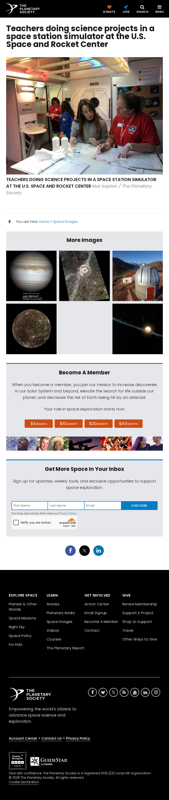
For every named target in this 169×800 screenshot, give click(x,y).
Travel (127, 630)
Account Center (23, 738)
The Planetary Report (65, 648)
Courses (54, 639)
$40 (128, 423)
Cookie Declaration (24, 782)
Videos (53, 630)
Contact (92, 630)
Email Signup (95, 612)
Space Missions (22, 618)
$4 (39, 423)
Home (44, 221)
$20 (98, 423)
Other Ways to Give (139, 639)
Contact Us (51, 738)
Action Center (96, 604)
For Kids (15, 644)
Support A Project (138, 612)
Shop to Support (137, 621)
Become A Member (101, 621)
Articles (53, 604)
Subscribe (139, 505)
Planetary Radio (61, 612)
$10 (68, 423)
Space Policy (20, 635)
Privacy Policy (68, 513)
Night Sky (17, 626)
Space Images (65, 221)
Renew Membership (139, 604)
